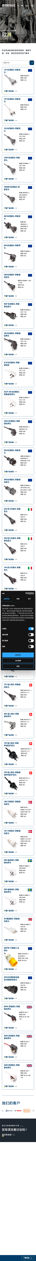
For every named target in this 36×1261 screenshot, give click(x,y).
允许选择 (18, 660)
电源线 (14, 30)
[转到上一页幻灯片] (3, 1111)
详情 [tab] (18, 599)
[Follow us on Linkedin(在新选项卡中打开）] (22, 5)
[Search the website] (18, 5)
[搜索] (31, 62)
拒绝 (18, 666)
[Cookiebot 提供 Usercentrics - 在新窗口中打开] (25, 593)
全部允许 (18, 655)
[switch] (31, 634)
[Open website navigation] (32, 5)
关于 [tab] (29, 599)
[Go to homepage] (8, 5)
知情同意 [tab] (6, 599)
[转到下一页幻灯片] (33, 1111)
